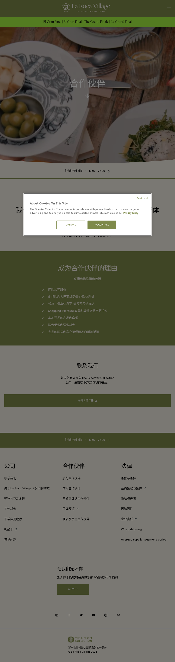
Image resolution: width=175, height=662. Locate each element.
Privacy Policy (130, 213)
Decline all (142, 198)
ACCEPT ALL (102, 225)
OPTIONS (71, 225)
